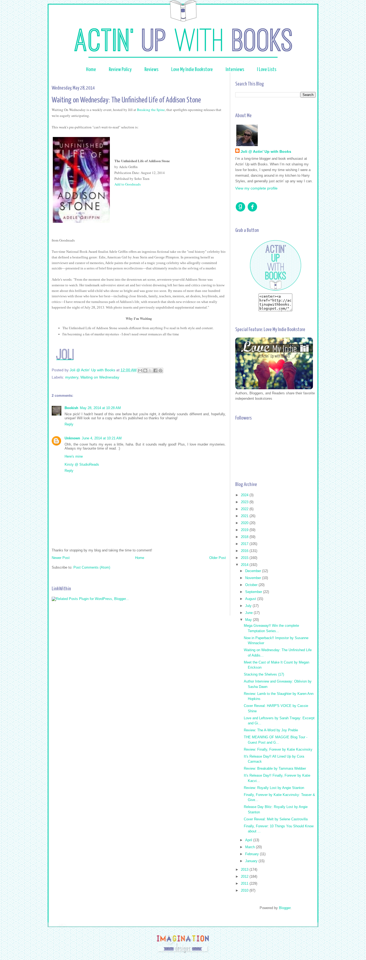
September (254, 592)
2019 (245, 530)
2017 (245, 544)
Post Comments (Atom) (91, 567)
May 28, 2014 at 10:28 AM (100, 408)
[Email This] (140, 370)
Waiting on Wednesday (99, 377)
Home (91, 69)
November (253, 578)
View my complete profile (256, 188)
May (249, 620)
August (251, 599)
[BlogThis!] (145, 370)
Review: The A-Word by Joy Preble (271, 730)
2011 (245, 883)
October (252, 585)
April (249, 840)
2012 (245, 876)
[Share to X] (150, 370)
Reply (69, 424)
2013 (245, 870)
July (249, 606)
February (252, 854)
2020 (245, 523)
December (253, 571)
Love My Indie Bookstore (192, 69)
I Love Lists (266, 69)
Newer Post (61, 558)
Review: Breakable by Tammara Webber (275, 768)
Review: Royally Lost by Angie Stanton (274, 788)
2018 (245, 537)
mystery (71, 377)
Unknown (72, 438)
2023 (245, 502)
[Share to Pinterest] (160, 370)
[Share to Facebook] (155, 370)
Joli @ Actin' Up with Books (266, 151)
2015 (245, 558)
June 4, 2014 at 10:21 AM (102, 438)
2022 (245, 509)
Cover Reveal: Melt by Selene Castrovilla (276, 819)
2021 (245, 516)
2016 (245, 551)
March (250, 847)
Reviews (151, 69)
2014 (245, 565)
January (252, 861)
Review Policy (120, 69)
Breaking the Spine (151, 109)
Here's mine (74, 456)
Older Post (217, 558)
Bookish (71, 408)
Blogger (284, 908)
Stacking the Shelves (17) (264, 674)
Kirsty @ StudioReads (82, 464)
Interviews (235, 69)
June (249, 613)
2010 (245, 890)
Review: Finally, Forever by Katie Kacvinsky (278, 749)
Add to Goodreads (127, 184)
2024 (245, 495)
